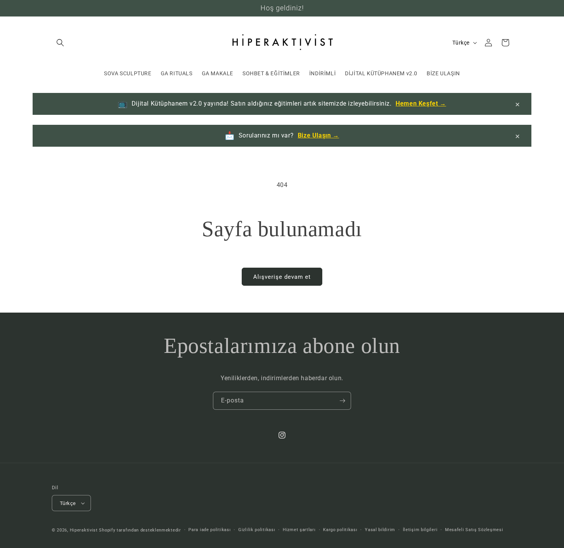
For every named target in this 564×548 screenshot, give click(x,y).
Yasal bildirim (380, 529)
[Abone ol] (342, 401)
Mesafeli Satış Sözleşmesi (474, 529)
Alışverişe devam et (282, 276)
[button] (60, 42)
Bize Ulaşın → (318, 135)
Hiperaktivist (84, 530)
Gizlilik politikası (256, 529)
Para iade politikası (209, 529)
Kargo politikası (340, 529)
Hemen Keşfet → (421, 103)
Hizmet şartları (299, 529)
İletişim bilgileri (420, 529)
